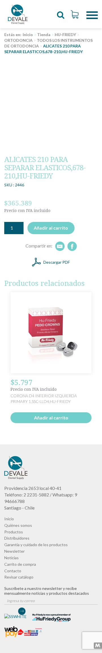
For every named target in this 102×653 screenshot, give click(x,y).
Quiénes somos (18, 525)
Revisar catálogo (18, 577)
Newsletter (14, 551)
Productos (13, 531)
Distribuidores (16, 538)
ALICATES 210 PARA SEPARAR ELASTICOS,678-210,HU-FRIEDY (17, 14)
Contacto (12, 570)
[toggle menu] (92, 11)
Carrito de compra (20, 564)
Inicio (28, 34)
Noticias (11, 557)
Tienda (43, 34)
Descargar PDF (56, 262)
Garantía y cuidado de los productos (36, 544)
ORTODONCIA (18, 40)
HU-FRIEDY (65, 34)
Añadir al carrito (51, 227)
